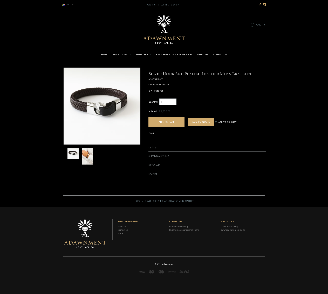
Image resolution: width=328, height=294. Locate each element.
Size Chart (154, 165)
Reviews (152, 174)
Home (137, 201)
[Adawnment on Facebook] (259, 4)
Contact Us (123, 230)
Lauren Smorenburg (178, 226)
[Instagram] (85, 233)
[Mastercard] (151, 272)
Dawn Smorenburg (229, 226)
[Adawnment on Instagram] (263, 4)
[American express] (161, 272)
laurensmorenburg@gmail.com (184, 230)
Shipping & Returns (158, 156)
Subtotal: (152, 111)
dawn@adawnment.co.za (233, 230)
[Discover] (172, 272)
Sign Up (175, 5)
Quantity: (153, 102)
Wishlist (152, 5)
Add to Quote (201, 122)
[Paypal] (184, 272)
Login (164, 5)
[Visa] (142, 272)
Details (153, 148)
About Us (122, 226)
